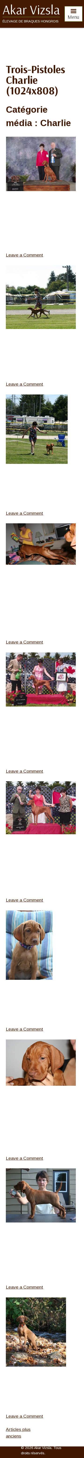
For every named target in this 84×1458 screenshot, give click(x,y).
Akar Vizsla (31, 9)
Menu (73, 17)
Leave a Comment (24, 255)
